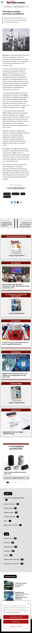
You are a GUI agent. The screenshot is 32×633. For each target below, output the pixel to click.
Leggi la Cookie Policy (14, 612)
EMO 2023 (7, 196)
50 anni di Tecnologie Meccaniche (14, 499)
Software (9, 551)
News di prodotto (19, 6)
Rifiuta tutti (15, 621)
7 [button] (23, 482)
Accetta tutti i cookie (16, 617)
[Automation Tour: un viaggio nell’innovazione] (16, 420)
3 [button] (13, 482)
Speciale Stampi (10, 512)
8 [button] (25, 482)
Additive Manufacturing (14, 559)
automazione (11, 547)
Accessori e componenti (14, 563)
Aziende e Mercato (11, 504)
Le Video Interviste (11, 516)
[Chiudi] (28, 603)
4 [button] (16, 482)
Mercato (9, 542)
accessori (7, 194)
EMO (23, 194)
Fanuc (7, 521)
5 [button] (18, 482)
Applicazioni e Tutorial (12, 525)
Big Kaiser (16, 194)
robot (8, 555)
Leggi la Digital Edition (17, 255)
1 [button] (7, 482)
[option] (16, 466)
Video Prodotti (10, 508)
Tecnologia (8, 6)
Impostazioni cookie (16, 626)
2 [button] (11, 482)
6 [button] (20, 482)
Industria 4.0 (10, 538)
